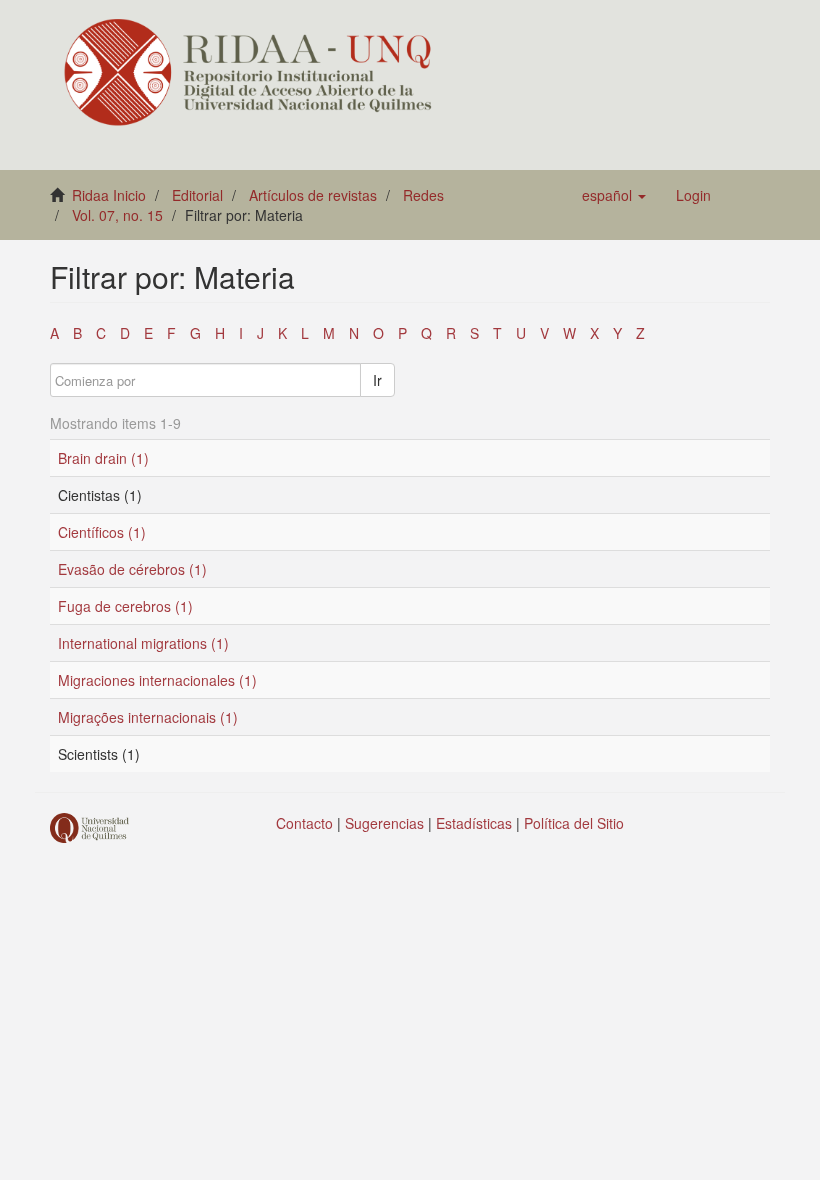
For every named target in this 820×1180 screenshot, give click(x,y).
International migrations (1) (143, 643)
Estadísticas (474, 823)
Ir (377, 380)
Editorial (197, 195)
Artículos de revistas (313, 195)
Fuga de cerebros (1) (125, 606)
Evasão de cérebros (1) (132, 569)
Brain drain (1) (103, 458)
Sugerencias (384, 823)
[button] (614, 195)
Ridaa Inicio (109, 195)
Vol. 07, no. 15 (117, 215)
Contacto (304, 823)
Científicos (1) (102, 532)
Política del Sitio (574, 823)
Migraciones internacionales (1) (157, 680)
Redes (423, 195)
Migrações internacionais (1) (148, 717)
